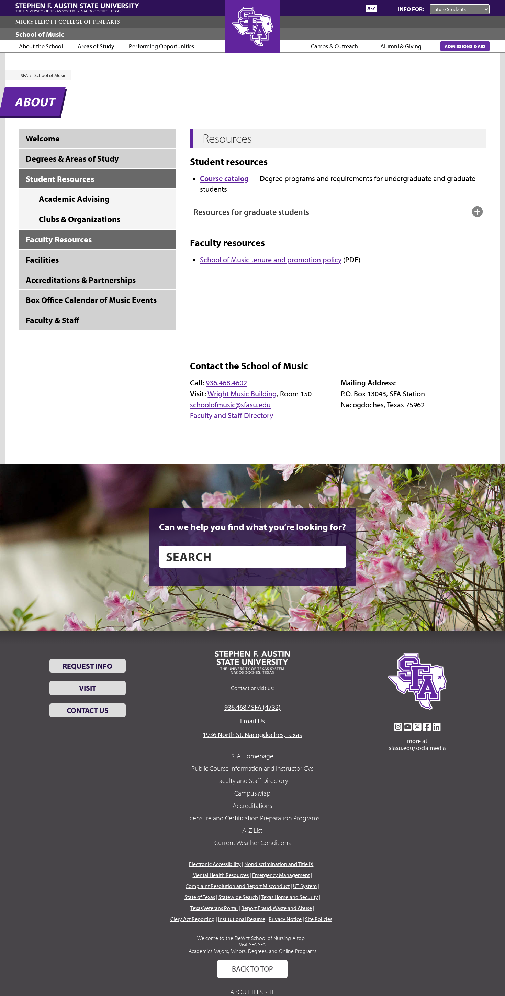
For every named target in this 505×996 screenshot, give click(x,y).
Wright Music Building (242, 393)
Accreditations (252, 805)
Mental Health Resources (220, 875)
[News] (321, 8)
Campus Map (252, 793)
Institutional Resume (241, 919)
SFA (24, 75)
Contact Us (88, 710)
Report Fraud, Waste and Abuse (276, 908)
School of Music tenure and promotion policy (270, 259)
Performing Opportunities (161, 46)
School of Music (39, 34)
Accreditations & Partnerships (81, 280)
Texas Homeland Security (289, 897)
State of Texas (199, 897)
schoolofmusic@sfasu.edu (230, 404)
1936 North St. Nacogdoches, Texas (252, 734)
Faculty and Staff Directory (231, 415)
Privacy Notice (285, 919)
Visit (87, 688)
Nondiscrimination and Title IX (278, 864)
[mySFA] (352, 8)
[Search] (386, 8)
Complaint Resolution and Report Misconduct (238, 886)
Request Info (87, 666)
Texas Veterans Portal (214, 908)
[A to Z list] (371, 8)
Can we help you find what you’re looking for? (252, 526)
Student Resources (60, 179)
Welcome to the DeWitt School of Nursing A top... (252, 937)
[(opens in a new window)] (398, 726)
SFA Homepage (252, 756)
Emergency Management (281, 875)
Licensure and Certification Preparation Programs (252, 817)
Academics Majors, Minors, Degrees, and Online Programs (252, 951)
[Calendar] (334, 8)
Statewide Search (238, 897)
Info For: (411, 8)
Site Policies (318, 919)
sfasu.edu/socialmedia (417, 748)
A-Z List (252, 830)
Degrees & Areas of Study (72, 158)
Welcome (43, 138)
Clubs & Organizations (79, 219)
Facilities (42, 259)
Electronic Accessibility (215, 864)
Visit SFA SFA (252, 944)
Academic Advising (74, 199)
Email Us (252, 720)
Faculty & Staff (52, 320)
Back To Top (252, 969)
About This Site (252, 991)
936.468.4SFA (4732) (252, 707)
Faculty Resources (59, 239)
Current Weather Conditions (252, 842)
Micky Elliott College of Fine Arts (67, 22)
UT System (305, 886)
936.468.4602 (226, 382)
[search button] (335, 557)
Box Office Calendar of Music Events (91, 300)
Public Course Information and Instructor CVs (252, 768)
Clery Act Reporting (192, 919)
